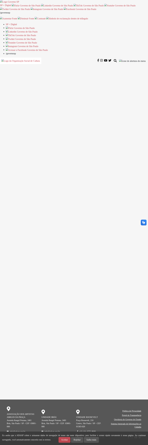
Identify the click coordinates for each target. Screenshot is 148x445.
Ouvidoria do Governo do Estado (127, 419)
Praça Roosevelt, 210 (84, 420)
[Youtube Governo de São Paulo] (21, 42)
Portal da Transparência (131, 415)
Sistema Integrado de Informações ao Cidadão (126, 425)
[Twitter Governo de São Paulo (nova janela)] (15, 9)
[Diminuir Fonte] (26, 18)
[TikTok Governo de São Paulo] (21, 35)
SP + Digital (5, 5)
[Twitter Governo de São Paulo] (21, 39)
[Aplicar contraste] (40, 18)
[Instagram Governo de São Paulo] (47, 9)
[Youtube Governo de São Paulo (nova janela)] (120, 5)
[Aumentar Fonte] (8, 18)
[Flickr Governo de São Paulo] (20, 28)
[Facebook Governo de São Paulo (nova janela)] (80, 9)
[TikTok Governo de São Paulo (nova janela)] (89, 5)
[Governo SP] (9, 1)
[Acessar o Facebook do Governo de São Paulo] (27, 50)
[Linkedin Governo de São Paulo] (22, 31)
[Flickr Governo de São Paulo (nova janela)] (26, 5)
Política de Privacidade (131, 411)
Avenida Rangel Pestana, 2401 (19, 420)
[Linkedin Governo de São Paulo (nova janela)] (57, 5)
